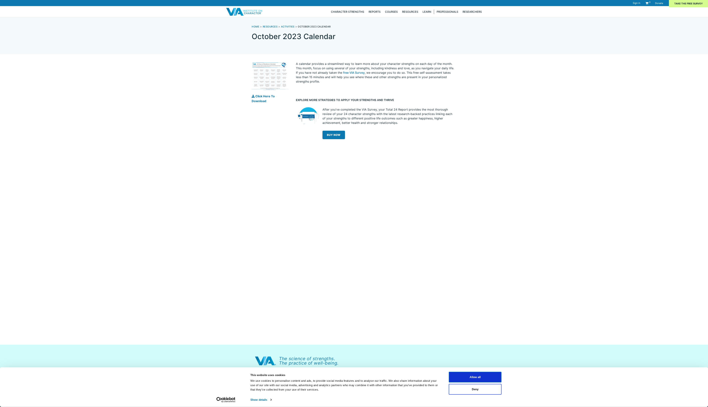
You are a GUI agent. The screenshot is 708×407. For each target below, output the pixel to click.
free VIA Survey (354, 72)
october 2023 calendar (314, 26)
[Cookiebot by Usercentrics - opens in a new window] (226, 400)
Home (255, 26)
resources (270, 26)
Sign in (636, 3)
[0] (646, 3)
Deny (475, 389)
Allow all (475, 377)
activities (287, 26)
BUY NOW (334, 134)
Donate (659, 3)
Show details (258, 399)
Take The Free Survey (688, 3)
